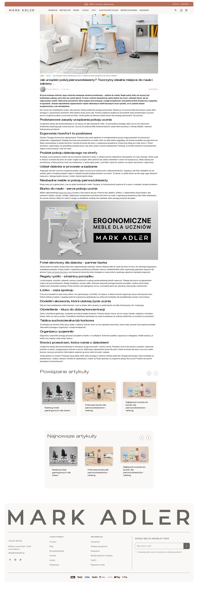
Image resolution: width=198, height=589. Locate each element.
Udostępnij (153, 89)
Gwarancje (95, 542)
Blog (48, 76)
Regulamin (95, 551)
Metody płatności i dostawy (102, 556)
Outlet (176, 4)
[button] (156, 373)
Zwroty (52, 560)
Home (42, 76)
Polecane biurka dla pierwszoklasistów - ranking (95, 408)
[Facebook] (10, 559)
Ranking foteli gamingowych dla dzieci (61, 472)
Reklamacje (54, 565)
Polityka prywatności (99, 546)
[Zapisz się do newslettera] (186, 546)
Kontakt (185, 4)
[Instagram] (15, 559)
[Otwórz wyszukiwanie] (175, 10)
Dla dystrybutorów (57, 551)
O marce (53, 542)
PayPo (93, 560)
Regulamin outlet (98, 565)
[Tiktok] (20, 559)
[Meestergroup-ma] (21, 10)
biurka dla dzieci (65, 193)
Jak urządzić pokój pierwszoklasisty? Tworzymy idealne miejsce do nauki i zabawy (85, 76)
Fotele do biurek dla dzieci (57, 272)
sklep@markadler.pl (16, 553)
